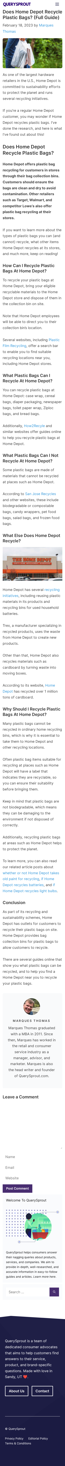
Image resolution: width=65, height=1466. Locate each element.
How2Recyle (34, 426)
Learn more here (44, 1276)
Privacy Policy (14, 1438)
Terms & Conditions (18, 1443)
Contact (42, 1391)
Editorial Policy (38, 1438)
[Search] (54, 1292)
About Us (16, 1391)
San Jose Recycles (40, 494)
